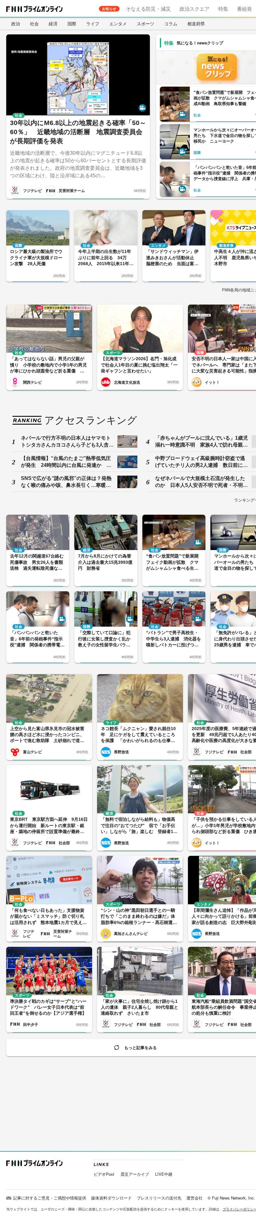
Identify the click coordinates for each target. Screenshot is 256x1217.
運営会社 (194, 1198)
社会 (34, 23)
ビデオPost (104, 1174)
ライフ (92, 23)
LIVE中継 (163, 1174)
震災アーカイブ (135, 1174)
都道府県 (196, 23)
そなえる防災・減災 (148, 8)
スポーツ (145, 23)
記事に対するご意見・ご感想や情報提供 (49, 1198)
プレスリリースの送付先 (159, 1198)
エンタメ (118, 23)
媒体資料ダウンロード (111, 1198)
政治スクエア (194, 8)
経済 (53, 23)
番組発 (244, 8)
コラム (170, 23)
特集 (223, 8)
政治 (15, 23)
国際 (71, 23)
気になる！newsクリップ (200, 43)
